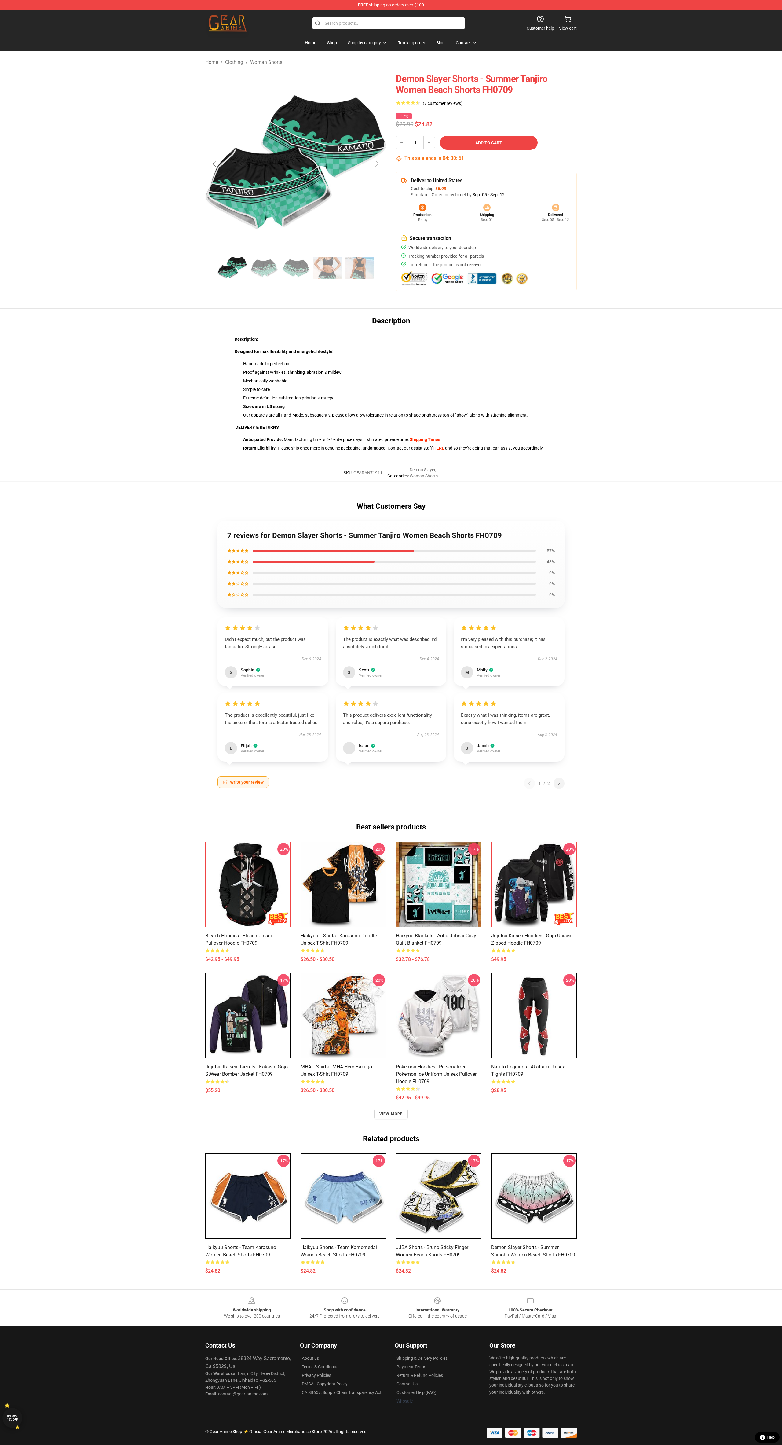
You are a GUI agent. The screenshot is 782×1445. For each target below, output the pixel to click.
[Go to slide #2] (264, 268)
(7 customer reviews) (442, 103)
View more (391, 1114)
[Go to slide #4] (327, 268)
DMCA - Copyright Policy (325, 1383)
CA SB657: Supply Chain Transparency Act (342, 1392)
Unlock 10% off (12, 1418)
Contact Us (407, 1383)
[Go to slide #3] (295, 268)
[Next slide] (376, 163)
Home (211, 62)
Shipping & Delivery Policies (422, 1358)
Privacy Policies (316, 1375)
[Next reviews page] (559, 783)
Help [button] (771, 1437)
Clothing (234, 62)
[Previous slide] (214, 163)
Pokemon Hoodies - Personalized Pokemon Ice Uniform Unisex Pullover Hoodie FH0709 (436, 1074)
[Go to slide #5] (359, 268)
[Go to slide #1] (232, 268)
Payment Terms (411, 1366)
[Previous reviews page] (529, 783)
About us (310, 1358)
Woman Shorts (266, 62)
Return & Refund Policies (419, 1375)
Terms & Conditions (320, 1366)
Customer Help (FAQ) (416, 1392)
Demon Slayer (422, 469)
